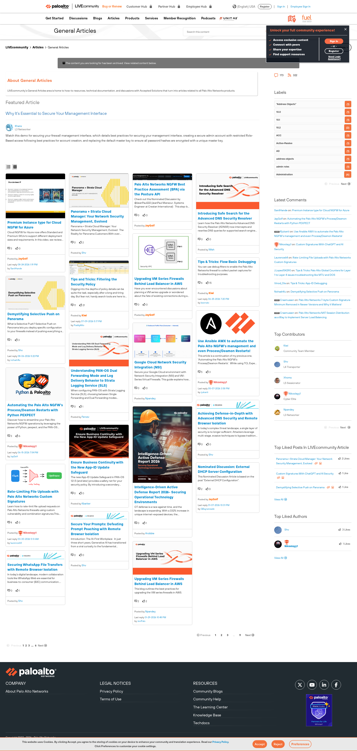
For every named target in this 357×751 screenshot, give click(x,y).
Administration (284, 174)
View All (278, 499)
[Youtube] (312, 685)
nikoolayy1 (30, 446)
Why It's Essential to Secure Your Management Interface (56, 113)
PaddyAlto (79, 325)
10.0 (278, 112)
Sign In (281, 6)
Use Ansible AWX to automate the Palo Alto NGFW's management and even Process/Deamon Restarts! (227, 346)
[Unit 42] (228, 18)
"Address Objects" (286, 104)
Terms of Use (110, 699)
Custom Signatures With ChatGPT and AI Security (305, 473)
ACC (278, 135)
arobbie (149, 533)
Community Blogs (208, 691)
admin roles (282, 166)
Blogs (97, 18)
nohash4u (15, 360)
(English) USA (246, 6)
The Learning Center (210, 707)
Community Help (207, 699)
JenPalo (141, 621)
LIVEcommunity (17, 47)
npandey (150, 398)
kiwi (84, 315)
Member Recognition (180, 18)
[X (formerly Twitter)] (300, 685)
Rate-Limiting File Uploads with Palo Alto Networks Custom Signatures (33, 496)
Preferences (300, 744)
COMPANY (16, 683)
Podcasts (208, 18)
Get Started (55, 18)
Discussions (78, 18)
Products (132, 18)
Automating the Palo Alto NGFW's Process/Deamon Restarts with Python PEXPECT (35, 410)
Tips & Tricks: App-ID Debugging (308, 283)
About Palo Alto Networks (27, 691)
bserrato (205, 302)
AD (278, 151)
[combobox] (227, 31)
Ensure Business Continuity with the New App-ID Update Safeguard (97, 467)
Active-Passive (284, 143)
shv (20, 350)
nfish (211, 249)
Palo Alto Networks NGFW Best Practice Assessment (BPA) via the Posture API (159, 189)
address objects (285, 158)
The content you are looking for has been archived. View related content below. (110, 63)
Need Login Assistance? (334, 57)
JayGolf (23, 258)
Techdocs (201, 723)
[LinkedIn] (324, 685)
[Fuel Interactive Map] (292, 18)
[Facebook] (336, 685)
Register (265, 6)
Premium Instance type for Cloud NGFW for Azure (320, 210)
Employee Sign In (301, 6)
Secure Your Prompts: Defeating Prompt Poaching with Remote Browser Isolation (97, 529)
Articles (114, 18)
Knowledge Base (207, 715)
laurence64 (16, 543)
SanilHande (16, 268)
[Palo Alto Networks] (52, 672)
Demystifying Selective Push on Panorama (315, 291)
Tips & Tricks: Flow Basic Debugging (227, 262)
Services (151, 18)
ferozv (85, 416)
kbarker (86, 503)
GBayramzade (208, 509)
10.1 (278, 119)
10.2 (278, 127)
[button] (260, 744)
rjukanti (204, 392)
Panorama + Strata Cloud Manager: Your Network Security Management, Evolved (97, 216)
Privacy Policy (220, 741)
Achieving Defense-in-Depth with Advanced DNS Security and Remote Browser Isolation (228, 418)
